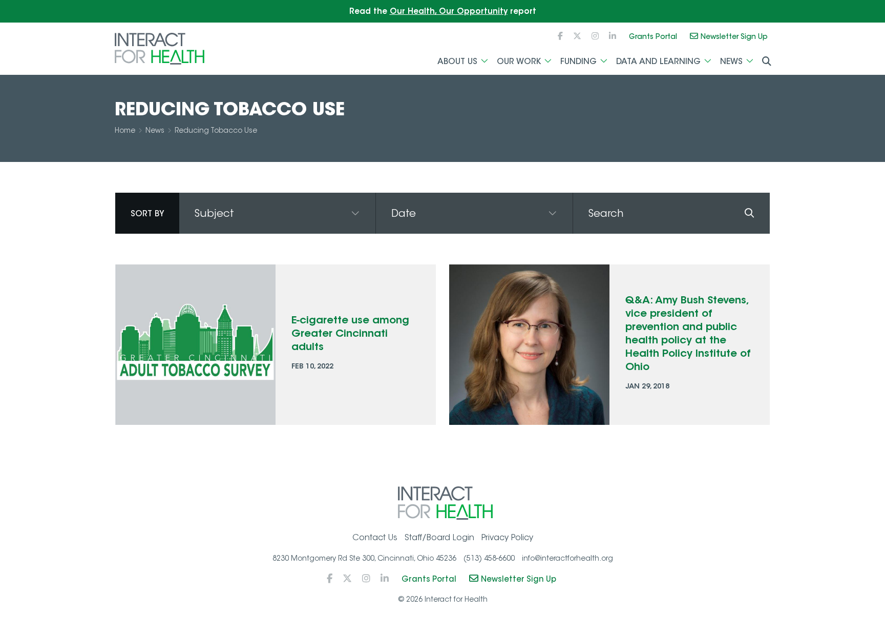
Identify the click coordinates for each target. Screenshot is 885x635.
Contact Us (374, 537)
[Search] (749, 213)
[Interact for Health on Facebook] (560, 36)
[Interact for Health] (159, 49)
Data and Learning (658, 61)
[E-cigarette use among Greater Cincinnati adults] (195, 344)
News (731, 61)
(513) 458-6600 (489, 558)
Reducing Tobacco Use (216, 130)
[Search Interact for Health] (766, 62)
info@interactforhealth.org (567, 558)
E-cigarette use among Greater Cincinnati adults (350, 333)
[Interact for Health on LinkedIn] (612, 36)
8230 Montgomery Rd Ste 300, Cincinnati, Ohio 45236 (364, 558)
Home (125, 130)
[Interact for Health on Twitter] (577, 36)
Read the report (442, 11)
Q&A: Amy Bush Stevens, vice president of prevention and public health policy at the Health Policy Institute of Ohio (688, 333)
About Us (457, 61)
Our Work (519, 61)
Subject (214, 213)
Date (403, 213)
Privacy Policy (507, 537)
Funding (578, 61)
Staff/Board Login (439, 537)
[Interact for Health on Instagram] (595, 36)
